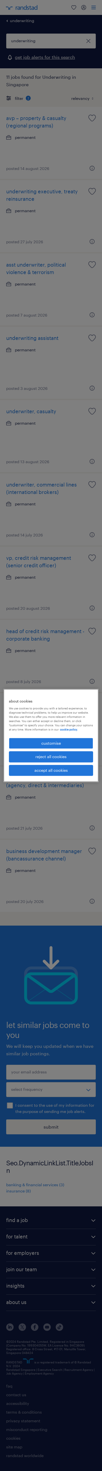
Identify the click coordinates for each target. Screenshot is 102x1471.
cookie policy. (69, 729)
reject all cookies (51, 756)
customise (51, 743)
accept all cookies (51, 770)
